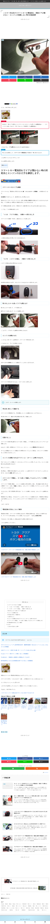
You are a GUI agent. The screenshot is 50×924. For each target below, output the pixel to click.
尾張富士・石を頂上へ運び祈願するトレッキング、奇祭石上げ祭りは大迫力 (11, 706)
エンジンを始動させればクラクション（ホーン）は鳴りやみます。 (23, 618)
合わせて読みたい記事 (13, 626)
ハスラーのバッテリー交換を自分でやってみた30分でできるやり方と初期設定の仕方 (31, 706)
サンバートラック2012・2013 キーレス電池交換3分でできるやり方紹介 (44, 706)
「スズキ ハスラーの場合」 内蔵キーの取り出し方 (20, 608)
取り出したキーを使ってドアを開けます (17, 610)
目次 (23, 602)
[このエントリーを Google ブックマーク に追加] (16, 103)
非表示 (5, 165)
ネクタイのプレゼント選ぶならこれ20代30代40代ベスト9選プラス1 (24, 706)
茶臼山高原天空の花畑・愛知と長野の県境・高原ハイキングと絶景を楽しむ (4, 722)
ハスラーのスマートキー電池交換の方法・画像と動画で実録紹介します (18, 576)
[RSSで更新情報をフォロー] (37, 768)
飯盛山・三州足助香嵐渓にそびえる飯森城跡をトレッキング (17, 706)
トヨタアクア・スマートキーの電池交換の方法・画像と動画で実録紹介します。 (20, 549)
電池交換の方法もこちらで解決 (15, 622)
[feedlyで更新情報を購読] (13, 768)
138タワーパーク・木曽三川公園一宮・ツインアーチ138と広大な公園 (18, 650)
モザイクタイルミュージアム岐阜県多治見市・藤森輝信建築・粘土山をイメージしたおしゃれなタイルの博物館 (37, 708)
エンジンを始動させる (13, 612)
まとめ (8, 624)
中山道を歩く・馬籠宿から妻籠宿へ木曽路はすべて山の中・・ (16, 657)
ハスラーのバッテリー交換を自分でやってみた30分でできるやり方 (17, 692)
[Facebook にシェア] (9, 103)
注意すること (11, 616)
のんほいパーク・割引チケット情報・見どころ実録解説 (14, 653)
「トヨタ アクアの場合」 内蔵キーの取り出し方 (19, 606)
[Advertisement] (25, 28)
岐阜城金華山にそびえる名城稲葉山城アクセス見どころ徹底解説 (17, 660)
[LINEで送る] (13, 103)
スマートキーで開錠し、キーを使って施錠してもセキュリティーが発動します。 (26, 620)
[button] (46, 426)
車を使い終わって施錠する (14, 614)
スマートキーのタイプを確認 (14, 604)
